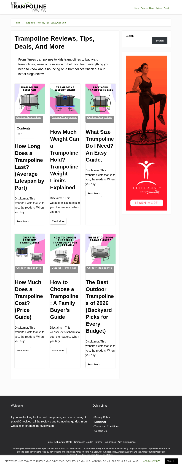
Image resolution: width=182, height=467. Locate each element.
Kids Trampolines (127, 442)
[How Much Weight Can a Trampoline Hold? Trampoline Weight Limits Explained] (65, 99)
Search (130, 35)
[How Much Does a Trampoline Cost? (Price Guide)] (30, 249)
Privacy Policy (102, 417)
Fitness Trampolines (105, 442)
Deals (151, 8)
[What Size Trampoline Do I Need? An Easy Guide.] (100, 99)
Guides (159, 8)
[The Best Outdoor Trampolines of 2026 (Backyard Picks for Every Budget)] (100, 249)
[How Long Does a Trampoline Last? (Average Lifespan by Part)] (30, 99)
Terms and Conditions (106, 426)
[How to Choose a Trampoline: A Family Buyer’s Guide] (65, 249)
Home (136, 8)
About (166, 8)
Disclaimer (100, 421)
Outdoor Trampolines (28, 117)
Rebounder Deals (63, 442)
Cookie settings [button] (151, 461)
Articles (144, 8)
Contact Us (100, 430)
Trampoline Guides (83, 442)
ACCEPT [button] (171, 461)
